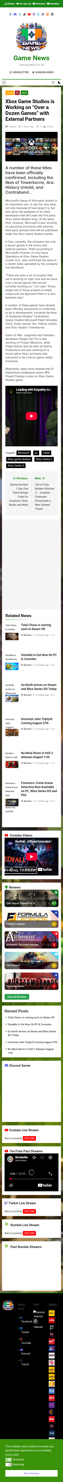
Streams (40, 3)
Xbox (24, 92)
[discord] (15, 14)
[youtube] (29, 14)
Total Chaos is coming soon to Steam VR (31, 1017)
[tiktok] (24, 14)
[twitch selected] (34, 14)
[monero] (52, 14)
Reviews (54, 3)
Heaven (12, 126)
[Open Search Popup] (53, 82)
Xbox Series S (44, 459)
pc (36, 452)
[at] (42, 14)
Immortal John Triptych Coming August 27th (32, 1042)
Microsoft (23, 452)
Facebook (26, 1321)
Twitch (25, 1364)
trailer (46, 452)
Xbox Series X (16, 465)
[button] (8, 1459)
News (10, 92)
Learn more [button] (12, 1454)
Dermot (27, 635)
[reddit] (47, 14)
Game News (31, 58)
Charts (10, 3)
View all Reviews (16, 996)
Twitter (25, 1332)
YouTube (26, 1343)
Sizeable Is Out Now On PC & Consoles (29, 1024)
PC (17, 92)
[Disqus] (31, 564)
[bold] (38, 14)
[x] (20, 14)
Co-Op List (25, 3)
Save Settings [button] (31, 1473)
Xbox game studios (19, 459)
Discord (25, 1353)
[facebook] (10, 14)
